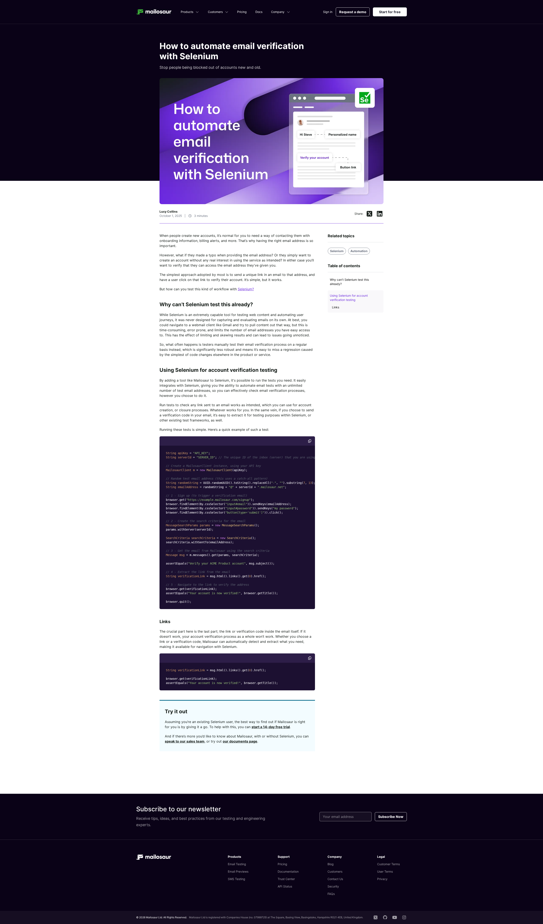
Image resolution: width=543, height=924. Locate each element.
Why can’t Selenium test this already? (206, 304)
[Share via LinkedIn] (380, 214)
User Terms (385, 871)
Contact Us (335, 879)
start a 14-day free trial (271, 727)
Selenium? (246, 289)
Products (187, 12)
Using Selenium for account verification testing (218, 370)
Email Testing (237, 864)
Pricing (242, 12)
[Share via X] (369, 214)
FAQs (331, 894)
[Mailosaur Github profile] (385, 917)
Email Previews (238, 871)
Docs (258, 12)
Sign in (327, 12)
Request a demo (352, 12)
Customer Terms (388, 864)
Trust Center (286, 879)
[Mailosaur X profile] (375, 917)
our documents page (240, 741)
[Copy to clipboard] (310, 441)
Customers (215, 12)
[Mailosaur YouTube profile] (394, 917)
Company (277, 12)
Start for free (390, 12)
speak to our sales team (184, 741)
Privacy (382, 879)
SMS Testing (236, 879)
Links (165, 621)
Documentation (288, 871)
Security (333, 886)
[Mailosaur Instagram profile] (404, 917)
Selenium (337, 251)
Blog (330, 864)
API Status (285, 886)
